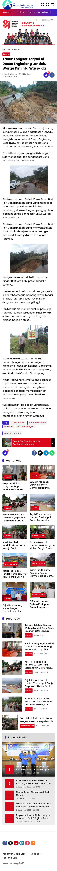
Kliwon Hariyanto (9, 74)
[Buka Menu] (47, 4)
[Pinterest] (16, 843)
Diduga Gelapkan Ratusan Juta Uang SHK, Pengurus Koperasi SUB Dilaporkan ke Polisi (33, 805)
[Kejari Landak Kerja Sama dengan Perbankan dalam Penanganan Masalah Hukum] (14, 592)
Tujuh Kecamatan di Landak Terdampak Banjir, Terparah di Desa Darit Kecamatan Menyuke (41, 517)
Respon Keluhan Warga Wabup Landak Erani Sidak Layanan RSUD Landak (14, 486)
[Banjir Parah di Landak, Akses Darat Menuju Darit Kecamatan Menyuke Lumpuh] (14, 532)
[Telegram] (46, 453)
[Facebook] (34, 453)
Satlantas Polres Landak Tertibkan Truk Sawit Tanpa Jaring (14, 574)
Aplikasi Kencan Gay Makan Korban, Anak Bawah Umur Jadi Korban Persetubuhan (33, 782)
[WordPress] (21, 843)
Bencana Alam (38, 422)
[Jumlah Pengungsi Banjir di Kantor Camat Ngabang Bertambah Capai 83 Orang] (42, 472)
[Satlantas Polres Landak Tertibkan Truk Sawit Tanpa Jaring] (14, 560)
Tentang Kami (10, 857)
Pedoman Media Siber (14, 853)
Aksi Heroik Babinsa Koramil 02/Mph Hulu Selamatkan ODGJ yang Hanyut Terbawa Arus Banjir (14, 517)
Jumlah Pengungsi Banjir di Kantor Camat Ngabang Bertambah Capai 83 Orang (41, 485)
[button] (42, 4)
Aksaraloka (19, 422)
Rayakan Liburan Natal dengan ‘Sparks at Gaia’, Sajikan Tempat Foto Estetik (34, 817)
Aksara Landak (38, 536)
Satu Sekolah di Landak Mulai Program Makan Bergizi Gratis (42, 545)
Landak (6, 54)
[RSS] (33, 843)
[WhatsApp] (52, 453)
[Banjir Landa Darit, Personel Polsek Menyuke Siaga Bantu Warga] (42, 560)
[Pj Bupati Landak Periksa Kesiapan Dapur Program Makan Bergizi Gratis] (42, 590)
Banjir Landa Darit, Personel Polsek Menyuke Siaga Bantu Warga (42, 573)
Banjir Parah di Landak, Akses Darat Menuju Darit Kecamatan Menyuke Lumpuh (14, 545)
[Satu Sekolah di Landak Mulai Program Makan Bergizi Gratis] (42, 532)
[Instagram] (27, 843)
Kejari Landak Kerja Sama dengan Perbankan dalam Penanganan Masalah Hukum (14, 608)
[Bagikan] (52, 75)
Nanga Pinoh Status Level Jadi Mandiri (32, 794)
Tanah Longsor (27, 426)
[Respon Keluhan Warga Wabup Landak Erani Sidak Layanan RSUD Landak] (14, 473)
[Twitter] (40, 453)
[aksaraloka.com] (17, 4)
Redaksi (35, 853)
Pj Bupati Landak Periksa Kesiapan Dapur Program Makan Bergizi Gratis (41, 604)
